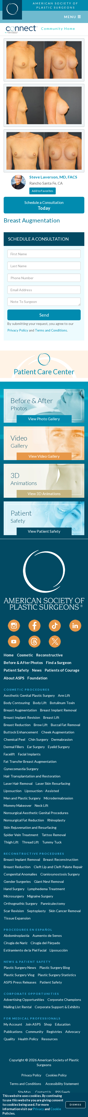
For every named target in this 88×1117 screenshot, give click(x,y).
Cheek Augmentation (57, 732)
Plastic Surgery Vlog (19, 975)
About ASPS (14, 678)
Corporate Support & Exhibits (57, 1007)
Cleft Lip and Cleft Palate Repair (58, 867)
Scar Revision (14, 911)
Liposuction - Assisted (42, 791)
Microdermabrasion (58, 798)
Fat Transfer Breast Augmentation (30, 761)
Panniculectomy (53, 903)
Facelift (9, 754)
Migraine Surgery (40, 896)
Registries (54, 1031)
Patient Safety (16, 670)
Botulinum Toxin (62, 703)
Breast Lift (51, 717)
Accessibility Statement (62, 1084)
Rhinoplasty (56, 820)
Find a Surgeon (58, 662)
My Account (13, 1024)
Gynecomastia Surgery (21, 769)
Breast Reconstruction (60, 859)
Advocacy (72, 1031)
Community (34, 1031)
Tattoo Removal (54, 835)
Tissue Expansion (17, 918)
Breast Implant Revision (22, 717)
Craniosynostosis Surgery (60, 874)
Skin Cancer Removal (65, 911)
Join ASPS (33, 1024)
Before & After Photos (23, 662)
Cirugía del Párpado (45, 943)
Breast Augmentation (20, 710)
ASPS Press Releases (20, 982)
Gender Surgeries (17, 881)
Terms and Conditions (51, 330)
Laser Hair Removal (18, 783)
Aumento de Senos (47, 935)
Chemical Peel (14, 739)
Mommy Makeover (18, 805)
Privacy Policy (17, 330)
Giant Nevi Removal (49, 881)
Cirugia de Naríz (15, 943)
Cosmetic (25, 655)
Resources (49, 1039)
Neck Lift (41, 805)
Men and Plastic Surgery (22, 798)
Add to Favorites (42, 191)
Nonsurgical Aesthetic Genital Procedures (36, 813)
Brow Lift (41, 725)
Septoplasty (36, 911)
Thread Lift (30, 842)
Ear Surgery (36, 747)
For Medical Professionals (32, 1018)
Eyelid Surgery (59, 747)
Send (44, 315)
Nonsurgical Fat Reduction (24, 820)
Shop (48, 1024)
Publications (13, 1031)
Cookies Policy (56, 1075)
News (37, 670)
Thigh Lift (11, 842)
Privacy (38, 1109)
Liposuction (13, 791)
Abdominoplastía (16, 935)
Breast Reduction (17, 725)
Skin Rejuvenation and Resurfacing (30, 827)
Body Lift (40, 703)
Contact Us (43, 1092)
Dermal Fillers (14, 747)
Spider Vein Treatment (21, 835)
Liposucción (59, 950)
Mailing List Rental (18, 1007)
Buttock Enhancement (21, 732)
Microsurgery (14, 896)
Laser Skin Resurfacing (53, 783)
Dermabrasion (62, 739)
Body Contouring (17, 703)
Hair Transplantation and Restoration (32, 776)
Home (9, 655)
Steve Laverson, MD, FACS (53, 177)
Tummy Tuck (52, 842)
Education (62, 1024)
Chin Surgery (38, 739)
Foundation (37, 678)
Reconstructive (49, 655)
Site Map (24, 1092)
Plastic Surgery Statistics (57, 975)
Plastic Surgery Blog (54, 967)
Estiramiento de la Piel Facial (25, 950)
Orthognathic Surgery (20, 903)
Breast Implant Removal (58, 710)
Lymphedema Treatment (46, 889)
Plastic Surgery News (20, 967)
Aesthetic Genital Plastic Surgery (29, 695)
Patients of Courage (62, 670)
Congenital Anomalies (20, 874)
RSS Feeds (62, 1092)
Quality (9, 1039)
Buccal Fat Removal (65, 725)
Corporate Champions (64, 999)
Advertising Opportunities (24, 999)
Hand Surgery (14, 889)
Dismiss (75, 1104)
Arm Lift (64, 695)
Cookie (55, 1109)
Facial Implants (29, 754)
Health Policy (28, 1039)
